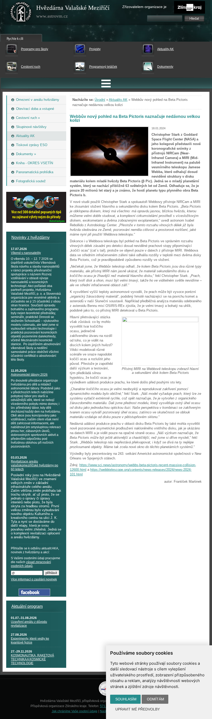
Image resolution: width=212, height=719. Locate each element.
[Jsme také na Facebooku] (34, 595)
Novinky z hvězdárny (30, 237)
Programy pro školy (34, 49)
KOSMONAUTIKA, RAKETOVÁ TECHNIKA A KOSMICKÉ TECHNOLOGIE (32, 659)
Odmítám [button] (155, 699)
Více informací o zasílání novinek (34, 579)
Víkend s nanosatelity (26, 253)
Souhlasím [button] (126, 699)
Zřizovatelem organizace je (144, 7)
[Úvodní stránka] (21, 13)
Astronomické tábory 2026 (29, 374)
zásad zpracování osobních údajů (31, 564)
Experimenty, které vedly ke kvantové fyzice (30, 640)
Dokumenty (165, 67)
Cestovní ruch (30, 67)
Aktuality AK (165, 49)
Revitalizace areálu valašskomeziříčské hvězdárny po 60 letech (34, 465)
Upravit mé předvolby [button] (137, 709)
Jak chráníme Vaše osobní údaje (74, 711)
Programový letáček (103, 67)
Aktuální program (27, 606)
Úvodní (100, 100)
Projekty (95, 49)
